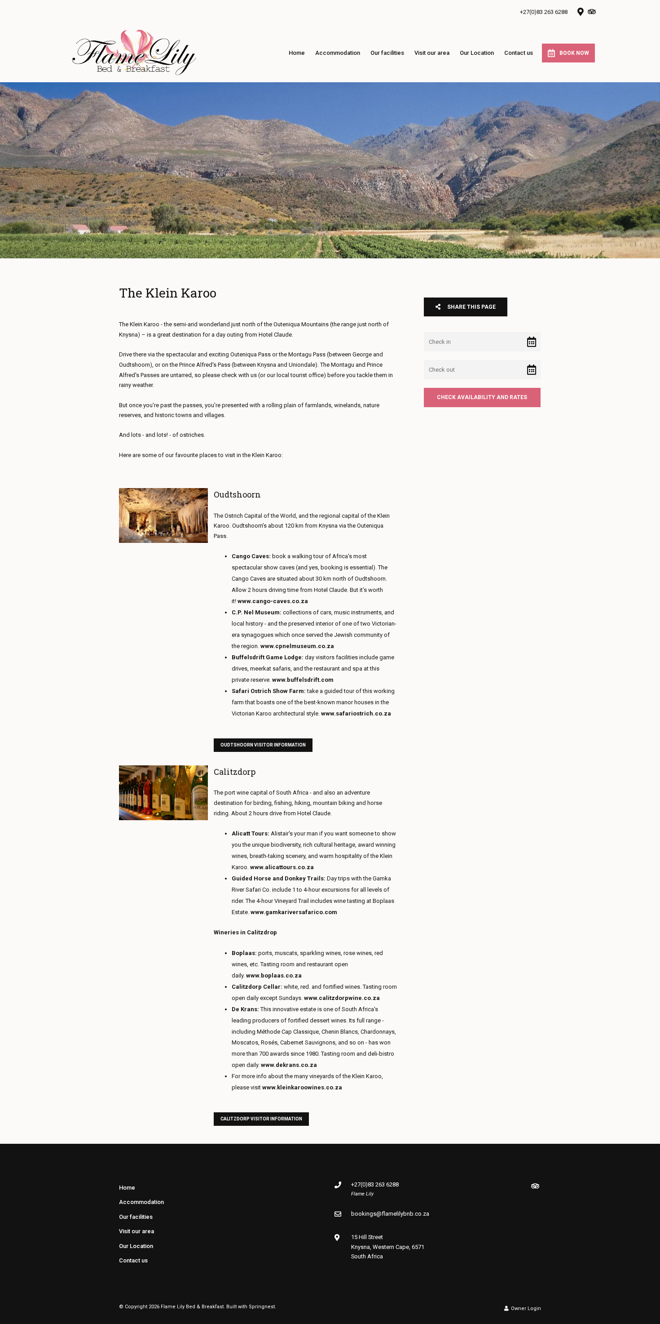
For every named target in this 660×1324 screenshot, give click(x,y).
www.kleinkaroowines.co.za (302, 1087)
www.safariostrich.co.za (356, 713)
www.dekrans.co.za (289, 1065)
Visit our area (431, 52)
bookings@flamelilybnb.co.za (390, 1213)
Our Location (477, 52)
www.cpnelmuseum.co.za (297, 646)
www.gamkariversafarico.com (294, 912)
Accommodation (337, 52)
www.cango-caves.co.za (273, 601)
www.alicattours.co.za (282, 867)
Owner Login (525, 1308)
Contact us (518, 52)
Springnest (262, 1307)
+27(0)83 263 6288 (544, 12)
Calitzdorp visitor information (261, 1118)
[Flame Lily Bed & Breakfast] (134, 52)
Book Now (574, 53)
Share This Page (471, 307)
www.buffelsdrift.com (303, 679)
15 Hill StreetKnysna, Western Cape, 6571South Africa (387, 1247)
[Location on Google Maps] (580, 11)
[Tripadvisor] (591, 11)
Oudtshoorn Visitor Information (263, 744)
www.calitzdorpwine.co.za (342, 998)
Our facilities (387, 52)
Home (297, 52)
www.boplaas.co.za (274, 975)
